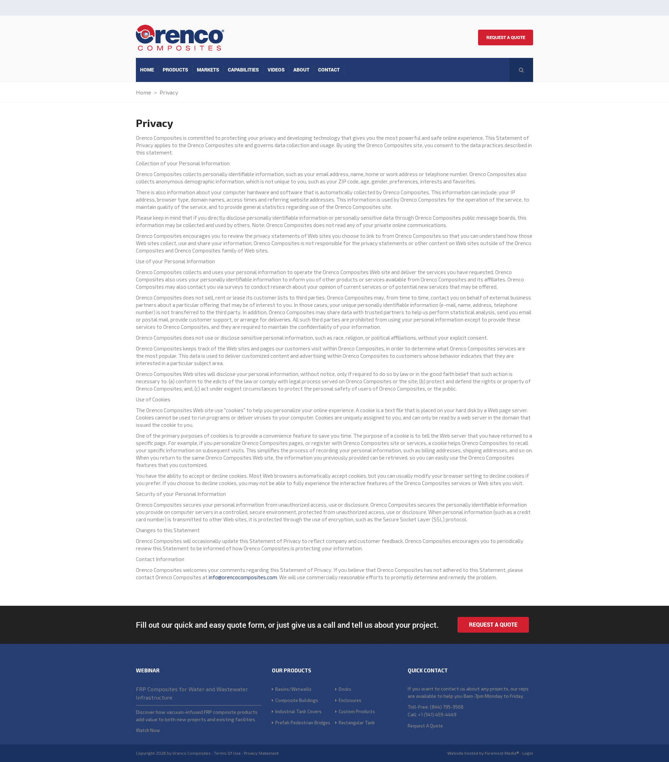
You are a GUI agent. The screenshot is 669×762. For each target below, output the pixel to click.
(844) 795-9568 (446, 707)
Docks (345, 689)
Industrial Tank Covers (298, 711)
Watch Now (148, 730)
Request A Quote (505, 37)
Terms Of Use (227, 752)
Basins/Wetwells (293, 689)
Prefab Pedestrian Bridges (302, 722)
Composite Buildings (296, 700)
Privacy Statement (261, 752)
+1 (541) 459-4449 (436, 714)
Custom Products (357, 711)
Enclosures (350, 700)
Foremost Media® (502, 752)
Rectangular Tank (357, 722)
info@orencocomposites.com (243, 577)
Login (527, 752)
